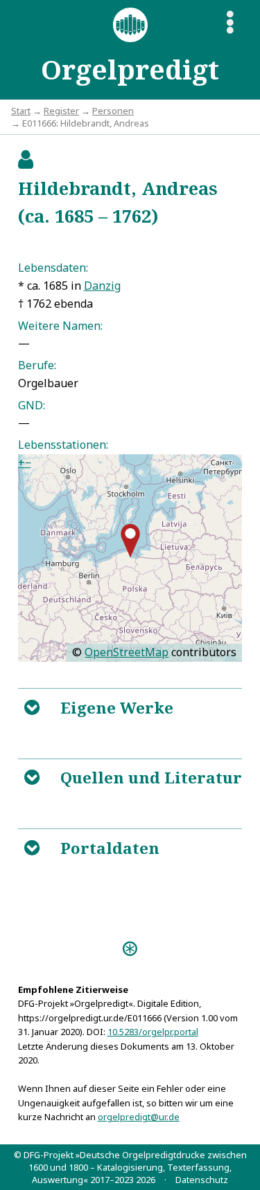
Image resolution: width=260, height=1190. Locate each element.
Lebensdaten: (53, 267)
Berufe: (37, 365)
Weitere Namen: (60, 325)
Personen (113, 110)
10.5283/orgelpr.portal (152, 1031)
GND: (31, 405)
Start (21, 110)
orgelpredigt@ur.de (139, 1116)
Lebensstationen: (63, 444)
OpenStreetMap (126, 652)
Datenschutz (201, 1179)
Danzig (102, 285)
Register (61, 110)
